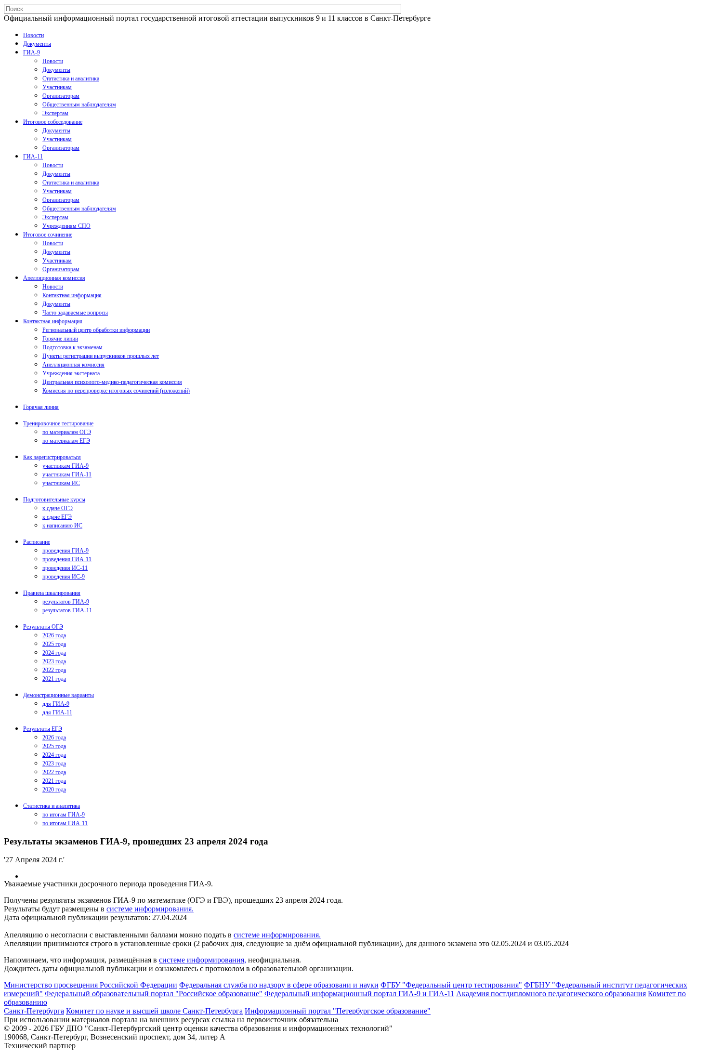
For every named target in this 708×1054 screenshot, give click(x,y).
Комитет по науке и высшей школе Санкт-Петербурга (154, 1011)
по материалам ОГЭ (66, 432)
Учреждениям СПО (66, 226)
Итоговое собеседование (52, 122)
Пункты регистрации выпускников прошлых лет (100, 356)
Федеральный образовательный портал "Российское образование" (153, 993)
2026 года (54, 635)
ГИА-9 (31, 52)
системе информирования (149, 909)
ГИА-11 (33, 156)
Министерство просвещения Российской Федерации (90, 985)
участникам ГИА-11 (67, 474)
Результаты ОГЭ (43, 626)
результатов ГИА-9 (65, 601)
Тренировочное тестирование (58, 423)
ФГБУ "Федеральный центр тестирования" (451, 985)
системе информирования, (202, 960)
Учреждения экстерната (71, 373)
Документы (37, 43)
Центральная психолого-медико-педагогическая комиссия (112, 382)
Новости (33, 35)
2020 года (54, 789)
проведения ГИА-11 (67, 559)
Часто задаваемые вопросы (75, 312)
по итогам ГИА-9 (63, 814)
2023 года (54, 661)
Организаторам (60, 95)
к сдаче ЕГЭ (57, 517)
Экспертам (55, 113)
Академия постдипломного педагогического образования (551, 993)
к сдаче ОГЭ (57, 508)
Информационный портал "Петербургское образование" (338, 1011)
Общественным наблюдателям (79, 104)
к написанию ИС (62, 525)
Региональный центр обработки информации (96, 330)
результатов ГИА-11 (67, 610)
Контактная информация (72, 295)
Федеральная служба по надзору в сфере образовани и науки (279, 985)
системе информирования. (277, 935)
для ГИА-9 (55, 703)
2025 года (54, 644)
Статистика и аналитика (70, 78)
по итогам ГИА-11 (65, 823)
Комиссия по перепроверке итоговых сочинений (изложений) (116, 390)
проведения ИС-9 (63, 576)
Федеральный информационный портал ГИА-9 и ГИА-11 (359, 993)
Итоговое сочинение (47, 234)
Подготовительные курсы (54, 499)
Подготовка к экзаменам (72, 347)
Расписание (36, 542)
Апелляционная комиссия (54, 278)
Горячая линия (41, 407)
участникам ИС (61, 483)
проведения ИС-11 (65, 568)
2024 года (54, 652)
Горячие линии (60, 338)
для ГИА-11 (57, 712)
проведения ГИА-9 (65, 550)
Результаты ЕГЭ (42, 728)
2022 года (54, 670)
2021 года (54, 678)
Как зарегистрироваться (52, 457)
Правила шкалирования (51, 593)
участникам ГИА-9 (65, 465)
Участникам (57, 87)
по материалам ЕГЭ (66, 440)
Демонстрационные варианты (58, 695)
